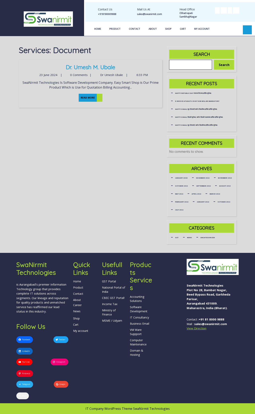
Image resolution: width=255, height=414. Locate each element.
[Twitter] (224, 10)
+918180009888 (107, 14)
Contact (134, 29)
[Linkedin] (230, 10)
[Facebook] (217, 10)
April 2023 (196, 194)
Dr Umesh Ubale (111, 75)
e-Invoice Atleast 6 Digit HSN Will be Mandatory (197, 101)
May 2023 (179, 194)
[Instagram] (236, 10)
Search (201, 54)
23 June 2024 (47, 75)
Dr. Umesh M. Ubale (90, 67)
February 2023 (181, 202)
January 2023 (203, 202)
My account (202, 29)
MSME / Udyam (112, 320)
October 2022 (224, 202)
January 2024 (181, 178)
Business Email (139, 323)
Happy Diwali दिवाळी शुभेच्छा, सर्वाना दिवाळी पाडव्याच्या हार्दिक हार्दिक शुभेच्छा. (199, 117)
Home (97, 29)
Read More (87, 96)
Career (77, 305)
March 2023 (215, 194)
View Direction (196, 328)
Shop (168, 29)
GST (176, 237)
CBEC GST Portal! (113, 298)
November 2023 (225, 178)
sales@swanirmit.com (149, 14)
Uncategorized (207, 237)
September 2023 (203, 186)
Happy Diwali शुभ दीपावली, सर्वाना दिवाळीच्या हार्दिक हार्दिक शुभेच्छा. (196, 125)
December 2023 (202, 178)
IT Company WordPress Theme (108, 408)
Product (115, 29)
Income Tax (109, 304)
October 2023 (181, 186)
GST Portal (109, 281)
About (153, 29)
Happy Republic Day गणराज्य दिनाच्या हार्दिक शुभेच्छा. (193, 93)
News (189, 237)
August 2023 (224, 186)
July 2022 (179, 210)
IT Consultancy (139, 317)
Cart (183, 29)
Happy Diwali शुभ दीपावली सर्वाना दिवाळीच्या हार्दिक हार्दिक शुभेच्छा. (196, 109)
